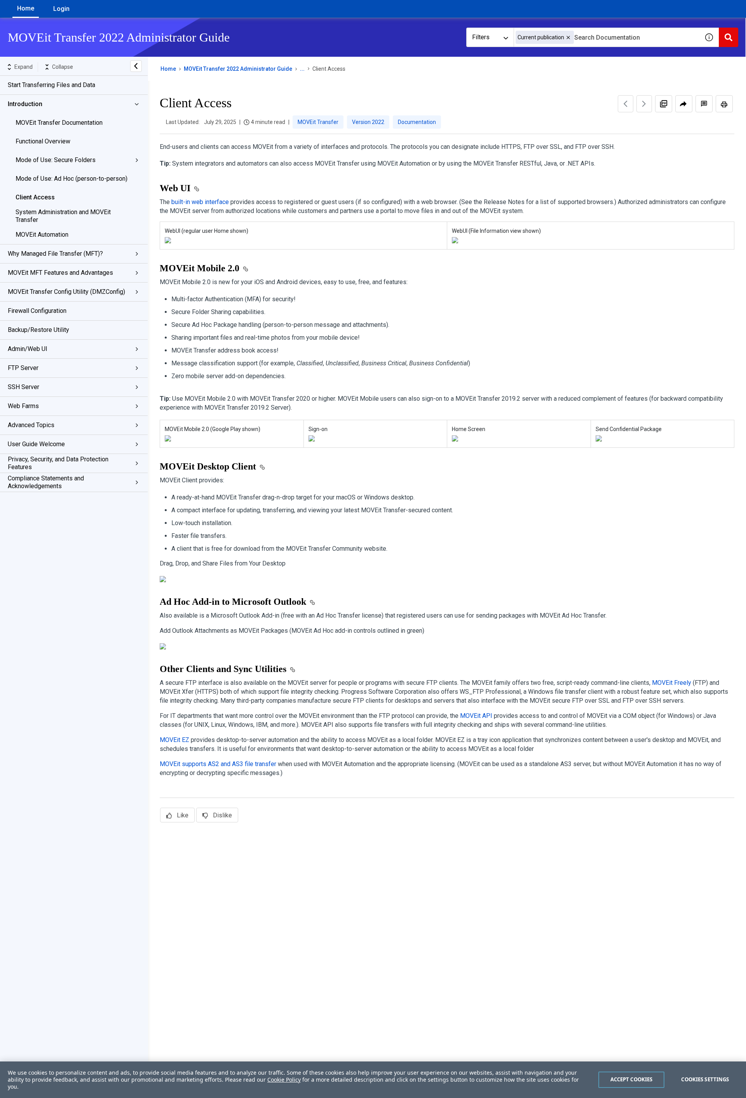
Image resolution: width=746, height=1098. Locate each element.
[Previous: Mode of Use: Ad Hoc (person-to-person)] (626, 104)
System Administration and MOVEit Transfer (63, 215)
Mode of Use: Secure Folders (56, 160)
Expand (23, 67)
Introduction (25, 104)
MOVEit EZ (174, 740)
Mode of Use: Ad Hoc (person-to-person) (71, 178)
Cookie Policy (284, 1079)
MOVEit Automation (42, 234)
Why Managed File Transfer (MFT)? (55, 253)
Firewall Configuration (37, 310)
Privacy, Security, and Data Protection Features (58, 463)
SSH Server (23, 387)
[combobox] (606, 37)
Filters (481, 37)
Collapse (62, 67)
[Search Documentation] (728, 37)
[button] (568, 37)
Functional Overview (43, 141)
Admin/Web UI (27, 349)
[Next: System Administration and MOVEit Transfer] (644, 104)
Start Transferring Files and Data (51, 85)
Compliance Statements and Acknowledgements (46, 482)
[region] (373, 1079)
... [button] (302, 69)
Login (61, 8)
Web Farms (23, 406)
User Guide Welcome (36, 444)
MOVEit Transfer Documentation (59, 122)
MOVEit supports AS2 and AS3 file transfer (218, 764)
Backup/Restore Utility (38, 329)
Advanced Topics (31, 425)
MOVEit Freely (671, 682)
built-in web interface (200, 202)
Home (25, 8)
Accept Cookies (631, 1079)
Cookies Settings (705, 1079)
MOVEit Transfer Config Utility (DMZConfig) (66, 291)
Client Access (35, 197)
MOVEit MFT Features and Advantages (60, 272)
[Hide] (136, 66)
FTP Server (23, 368)
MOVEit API (476, 715)
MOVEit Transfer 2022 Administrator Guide (238, 69)
